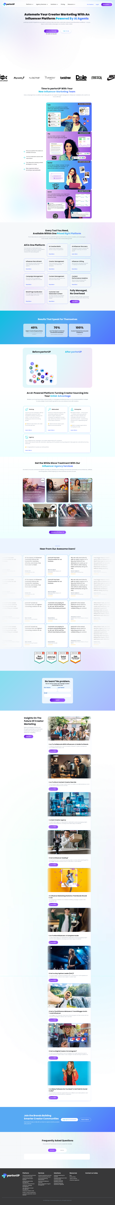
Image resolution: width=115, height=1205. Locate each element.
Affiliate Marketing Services (44, 1176)
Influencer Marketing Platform (29, 1175)
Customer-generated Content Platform (29, 1194)
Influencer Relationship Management (28, 1182)
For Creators (90, 4)
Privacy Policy (73, 1176)
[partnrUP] (9, 4)
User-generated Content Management (28, 1189)
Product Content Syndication (29, 1192)
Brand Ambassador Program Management (44, 1184)
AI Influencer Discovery (27, 1176)
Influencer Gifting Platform (29, 1183)
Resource (71, 4)
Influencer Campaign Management (27, 1186)
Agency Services (41, 4)
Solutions (53, 4)
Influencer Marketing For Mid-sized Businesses (60, 1179)
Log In (97, 4)
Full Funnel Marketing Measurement (43, 1179)
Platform (29, 4)
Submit (57, 700)
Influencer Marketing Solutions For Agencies (59, 1184)
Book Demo (106, 4)
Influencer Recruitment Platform (28, 1179)
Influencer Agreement (74, 1180)
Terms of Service (73, 1178)
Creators (62, 1150)
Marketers (52, 1150)
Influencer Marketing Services (44, 1175)
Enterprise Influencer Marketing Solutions (58, 1181)
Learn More (53, 751)
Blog (70, 1175)
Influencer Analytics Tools (28, 1190)
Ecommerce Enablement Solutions (43, 1182)
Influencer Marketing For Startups (59, 1176)
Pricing (63, 4)
